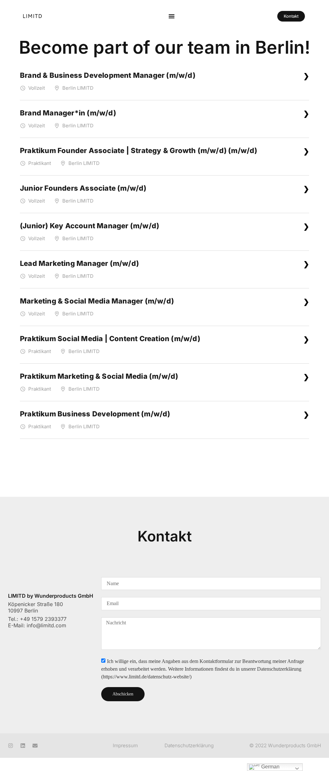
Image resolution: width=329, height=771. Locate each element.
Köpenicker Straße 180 (35, 604)
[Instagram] (10, 745)
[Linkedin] (22, 745)
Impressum (125, 745)
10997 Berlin (23, 610)
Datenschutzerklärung (189, 745)
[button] (171, 16)
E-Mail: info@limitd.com (37, 625)
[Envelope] (35, 745)
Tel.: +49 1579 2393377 (37, 619)
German (270, 766)
